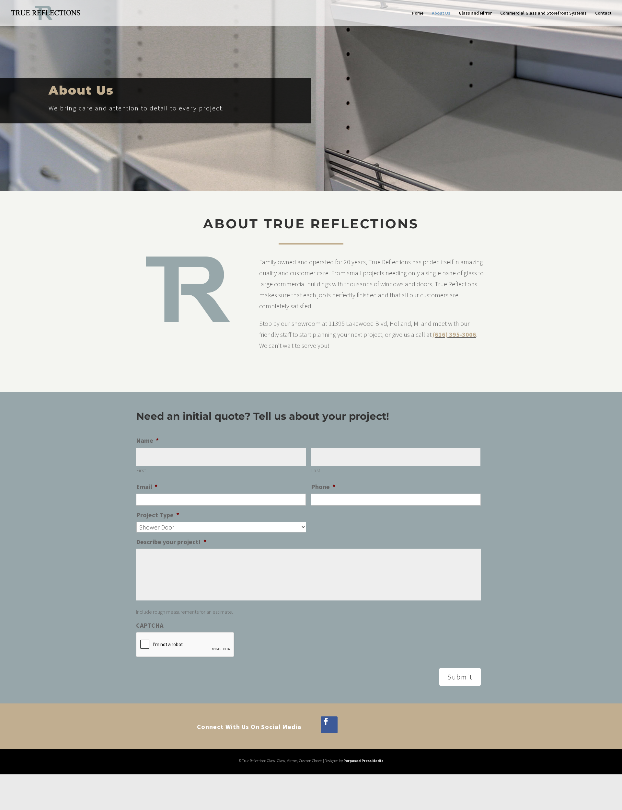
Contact (603, 13)
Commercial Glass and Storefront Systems (543, 13)
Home (417, 13)
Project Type (157, 515)
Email (146, 487)
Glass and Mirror (475, 13)
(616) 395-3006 (454, 334)
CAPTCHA (149, 625)
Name (147, 440)
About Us (441, 13)
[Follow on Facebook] (329, 724)
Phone (323, 487)
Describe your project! (171, 542)
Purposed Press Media (363, 760)
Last (316, 470)
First (141, 470)
